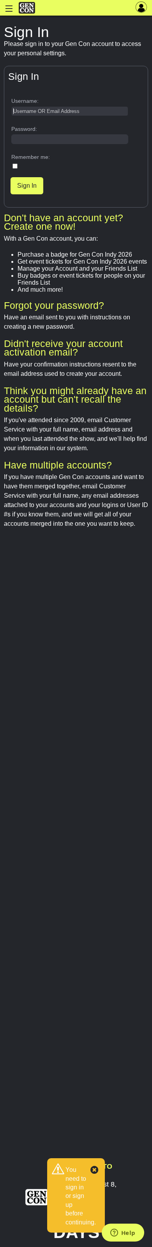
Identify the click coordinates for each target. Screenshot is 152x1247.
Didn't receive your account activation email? (63, 348)
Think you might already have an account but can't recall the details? (75, 399)
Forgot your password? (54, 305)
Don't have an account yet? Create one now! (63, 222)
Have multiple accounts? (58, 465)
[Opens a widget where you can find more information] (122, 1233)
